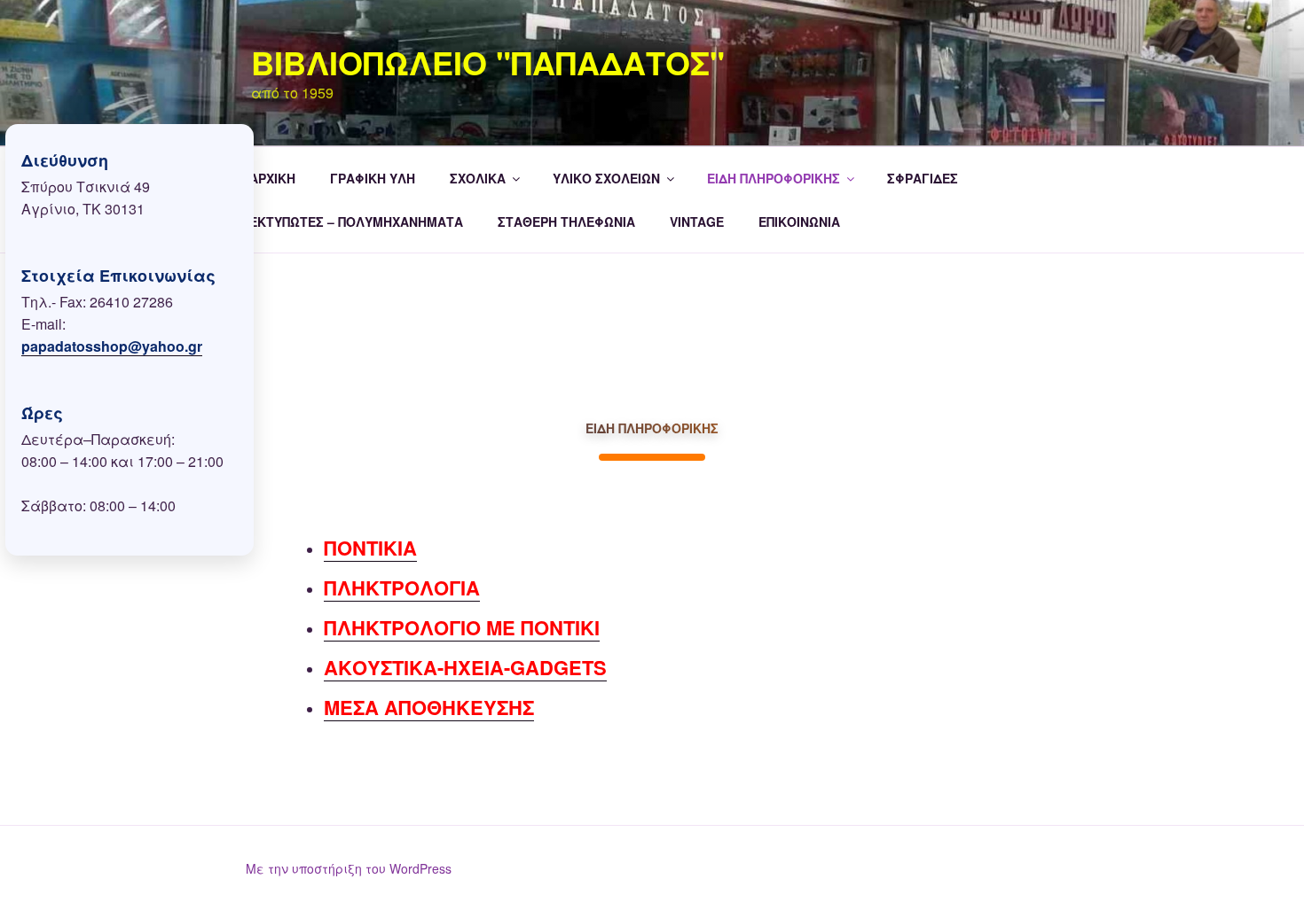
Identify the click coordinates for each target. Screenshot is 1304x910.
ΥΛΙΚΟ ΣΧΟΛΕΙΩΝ (606, 178)
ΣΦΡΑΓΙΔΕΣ (922, 178)
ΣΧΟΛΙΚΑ (478, 178)
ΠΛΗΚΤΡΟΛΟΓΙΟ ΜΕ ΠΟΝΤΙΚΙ (462, 627)
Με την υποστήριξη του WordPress (349, 868)
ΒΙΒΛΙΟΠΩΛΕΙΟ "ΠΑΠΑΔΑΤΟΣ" (488, 62)
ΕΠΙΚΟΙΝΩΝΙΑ (799, 221)
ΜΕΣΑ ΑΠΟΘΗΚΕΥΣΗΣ (429, 707)
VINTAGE (697, 221)
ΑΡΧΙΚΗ (272, 178)
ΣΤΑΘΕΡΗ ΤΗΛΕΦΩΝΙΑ (566, 221)
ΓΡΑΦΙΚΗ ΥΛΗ (372, 178)
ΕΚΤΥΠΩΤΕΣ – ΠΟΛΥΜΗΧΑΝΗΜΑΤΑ (356, 221)
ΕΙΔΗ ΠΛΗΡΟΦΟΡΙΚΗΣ (773, 178)
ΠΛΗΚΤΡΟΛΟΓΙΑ (402, 587)
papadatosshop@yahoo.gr (111, 346)
